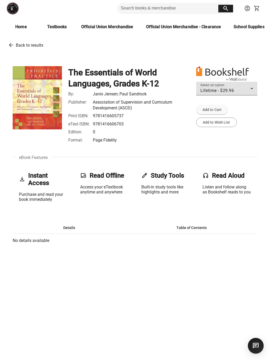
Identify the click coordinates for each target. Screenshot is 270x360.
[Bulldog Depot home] (12, 8)
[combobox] (226, 90)
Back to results (29, 45)
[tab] (69, 227)
